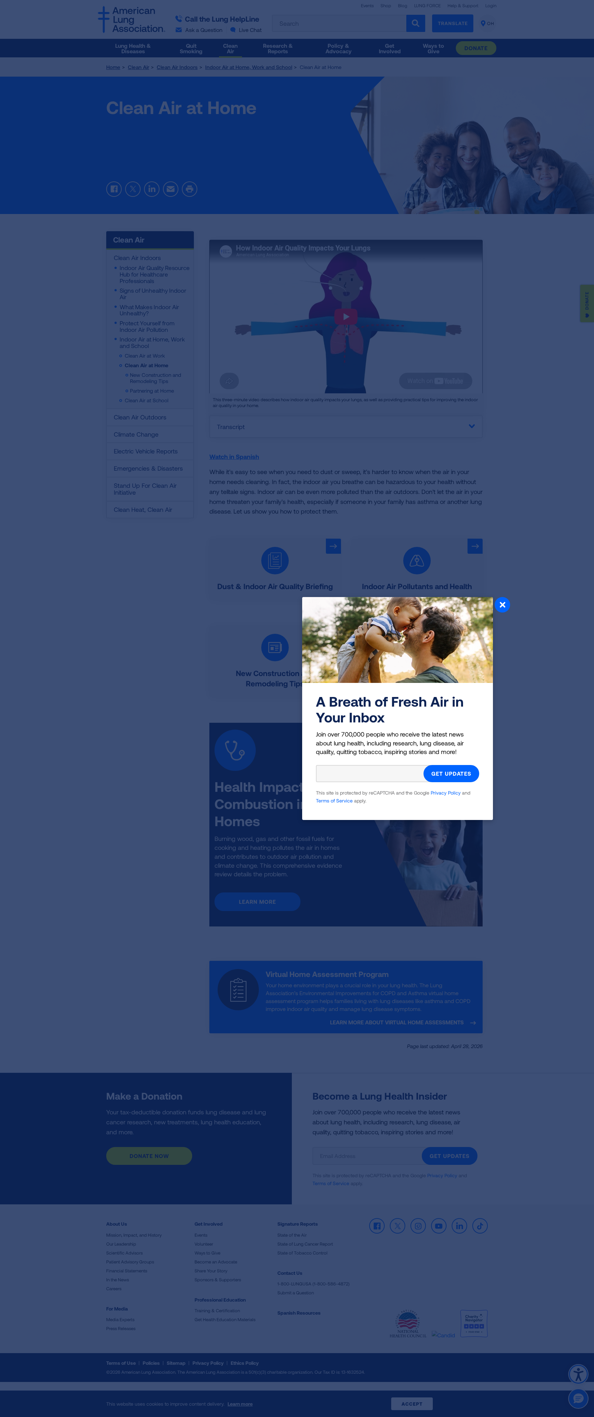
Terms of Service (334, 800)
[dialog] (297, 708)
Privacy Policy (446, 793)
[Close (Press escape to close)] (502, 605)
